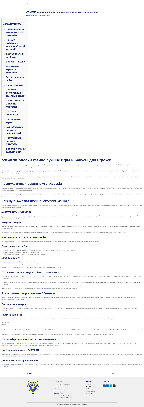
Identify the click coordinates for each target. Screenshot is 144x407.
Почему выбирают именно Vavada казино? (16, 44)
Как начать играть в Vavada (12, 69)
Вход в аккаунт (15, 84)
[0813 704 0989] (105, 3)
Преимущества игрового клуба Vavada (15, 32)
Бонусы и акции (15, 61)
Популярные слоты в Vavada (13, 141)
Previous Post (30, 373)
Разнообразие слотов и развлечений (14, 130)
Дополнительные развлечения (16, 150)
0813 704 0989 (111, 2)
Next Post (115, 373)
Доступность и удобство (15, 55)
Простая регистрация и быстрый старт (15, 92)
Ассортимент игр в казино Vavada (16, 103)
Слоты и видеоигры (12, 113)
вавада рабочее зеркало (61, 171)
